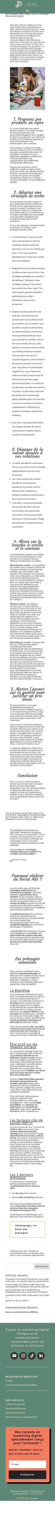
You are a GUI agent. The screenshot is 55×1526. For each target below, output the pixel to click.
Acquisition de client (15, 1412)
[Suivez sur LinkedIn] (41, 1356)
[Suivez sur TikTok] (32, 1356)
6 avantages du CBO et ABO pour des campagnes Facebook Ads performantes (27, 1285)
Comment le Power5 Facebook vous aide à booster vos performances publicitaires (27, 1280)
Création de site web (15, 1404)
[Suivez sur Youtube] (14, 1356)
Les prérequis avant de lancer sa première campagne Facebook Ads (26, 813)
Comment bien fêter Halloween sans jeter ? (27, 1296)
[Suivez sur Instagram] (23, 1356)
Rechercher (42, 1266)
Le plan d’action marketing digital (21, 1384)
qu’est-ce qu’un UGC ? (17, 1300)
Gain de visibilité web (16, 1408)
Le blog (9, 1380)
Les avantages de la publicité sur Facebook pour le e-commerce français (27, 1290)
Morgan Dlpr (16, 14)
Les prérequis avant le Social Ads (24, 818)
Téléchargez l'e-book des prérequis (26, 1229)
